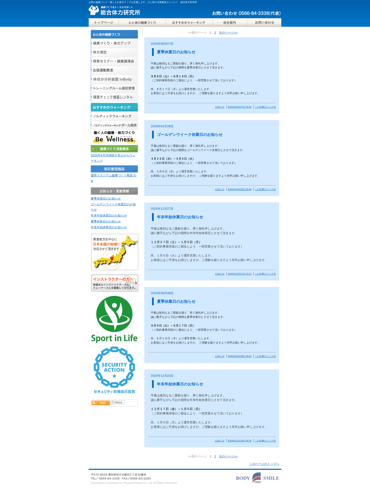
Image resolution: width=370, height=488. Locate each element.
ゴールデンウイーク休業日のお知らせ (189, 134)
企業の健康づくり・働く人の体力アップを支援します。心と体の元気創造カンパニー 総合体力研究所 (143, 2)
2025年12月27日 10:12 (239, 274)
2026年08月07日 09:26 (239, 107)
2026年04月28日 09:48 (239, 189)
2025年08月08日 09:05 (239, 356)
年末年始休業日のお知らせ (180, 217)
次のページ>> (228, 32)
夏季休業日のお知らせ (176, 52)
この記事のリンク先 (265, 107)
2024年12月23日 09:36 (239, 440)
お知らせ (219, 107)
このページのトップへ (264, 464)
